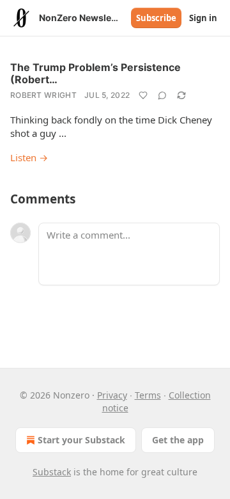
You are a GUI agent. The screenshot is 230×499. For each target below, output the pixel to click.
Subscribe (156, 18)
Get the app (178, 440)
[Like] (143, 95)
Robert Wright (43, 95)
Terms (148, 395)
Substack (52, 472)
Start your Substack (81, 440)
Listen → (29, 157)
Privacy (112, 395)
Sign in (203, 18)
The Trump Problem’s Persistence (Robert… (95, 73)
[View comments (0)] (162, 95)
